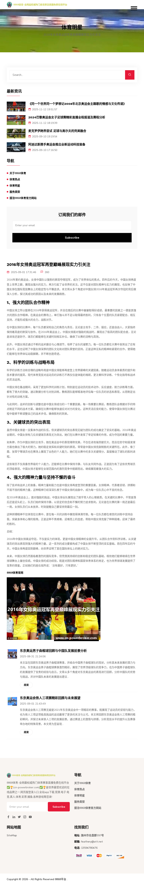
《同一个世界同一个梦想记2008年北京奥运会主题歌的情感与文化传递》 (77, 104)
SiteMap (12, 835)
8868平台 (60, 879)
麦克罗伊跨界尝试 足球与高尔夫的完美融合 (57, 131)
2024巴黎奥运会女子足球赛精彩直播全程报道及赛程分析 (66, 117)
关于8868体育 (18, 173)
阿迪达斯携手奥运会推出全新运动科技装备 (56, 144)
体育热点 (15, 179)
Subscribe (72, 238)
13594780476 (89, 848)
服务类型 (15, 192)
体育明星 (15, 185)
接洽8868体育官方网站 (23, 198)
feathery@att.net (92, 841)
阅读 (26, 685)
